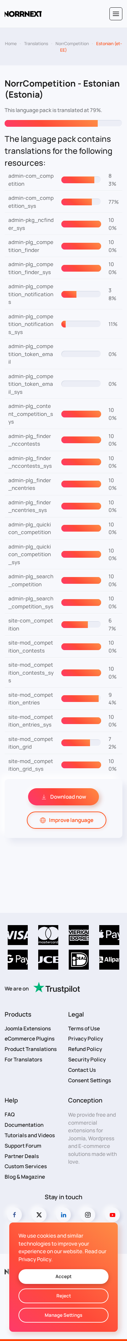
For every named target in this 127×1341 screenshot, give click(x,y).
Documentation (24, 1124)
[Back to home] (23, 14)
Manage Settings (63, 1315)
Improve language (71, 820)
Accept (63, 1276)
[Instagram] (87, 1214)
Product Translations (31, 1048)
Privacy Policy (85, 1038)
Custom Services (26, 1166)
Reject (63, 1296)
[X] (39, 1214)
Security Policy (87, 1059)
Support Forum (23, 1145)
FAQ (10, 1114)
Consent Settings (89, 1080)
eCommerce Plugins (30, 1038)
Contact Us (82, 1069)
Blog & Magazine (25, 1176)
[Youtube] (112, 1214)
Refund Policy (85, 1048)
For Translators (23, 1059)
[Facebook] (14, 1214)
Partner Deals (22, 1156)
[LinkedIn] (63, 1214)
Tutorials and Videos (30, 1135)
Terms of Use (84, 1028)
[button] (115, 14)
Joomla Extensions (28, 1028)
